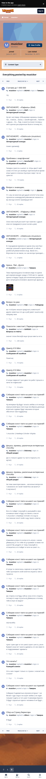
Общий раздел (12, 453)
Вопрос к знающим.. (15, 187)
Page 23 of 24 (22, 81)
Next (38, 81)
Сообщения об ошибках (16, 163)
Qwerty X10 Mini (13, 348)
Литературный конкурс (16, 112)
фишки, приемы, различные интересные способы (25, 446)
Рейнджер (39, 305)
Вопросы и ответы (13, 332)
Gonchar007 (28, 161)
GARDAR (27, 329)
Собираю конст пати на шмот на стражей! (25, 394)
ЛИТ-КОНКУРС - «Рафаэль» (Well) (20, 107)
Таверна (40, 90)
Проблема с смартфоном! (17, 158)
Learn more (4, 4)
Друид (39, 190)
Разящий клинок (13, 666)
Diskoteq (27, 451)
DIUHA (27, 90)
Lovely (26, 190)
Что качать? (11, 661)
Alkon (26, 715)
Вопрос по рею (13, 302)
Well (26, 110)
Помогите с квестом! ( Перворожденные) (24, 326)
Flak (26, 305)
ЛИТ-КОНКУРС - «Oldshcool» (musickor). (23, 136)
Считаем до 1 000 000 (16, 87)
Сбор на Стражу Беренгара (18, 712)
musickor (12, 90)
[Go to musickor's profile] (3, 88)
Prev (7, 81)
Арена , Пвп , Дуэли (15, 265)
